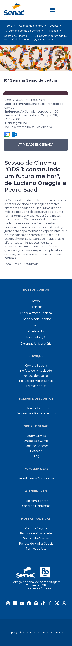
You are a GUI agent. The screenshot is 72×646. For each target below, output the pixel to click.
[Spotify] (36, 604)
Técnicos (36, 306)
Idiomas (36, 325)
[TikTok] (43, 604)
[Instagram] (8, 604)
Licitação (36, 451)
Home (8, 25)
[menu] (52, 10)
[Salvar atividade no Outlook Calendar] (14, 134)
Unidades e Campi (36, 441)
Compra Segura (36, 365)
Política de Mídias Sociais (36, 380)
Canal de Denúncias (36, 506)
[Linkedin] (15, 604)
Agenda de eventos (31, 25)
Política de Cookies (36, 375)
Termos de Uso (36, 386)
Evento (54, 25)
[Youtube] (22, 604)
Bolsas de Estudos (36, 408)
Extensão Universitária (36, 343)
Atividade (52, 30)
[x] (57, 604)
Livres (36, 300)
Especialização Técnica (36, 313)
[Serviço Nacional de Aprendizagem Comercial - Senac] (13, 14)
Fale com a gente (36, 501)
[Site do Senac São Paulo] (36, 572)
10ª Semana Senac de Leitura (22, 30)
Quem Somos (36, 435)
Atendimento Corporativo (36, 478)
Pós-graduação (36, 337)
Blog (36, 456)
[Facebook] (50, 604)
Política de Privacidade (36, 370)
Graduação (36, 331)
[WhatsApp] (64, 604)
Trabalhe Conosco (36, 446)
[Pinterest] (29, 604)
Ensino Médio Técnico (36, 319)
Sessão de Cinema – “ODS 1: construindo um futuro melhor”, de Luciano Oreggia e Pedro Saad (35, 37)
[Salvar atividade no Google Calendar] (7, 134)
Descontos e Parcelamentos (36, 413)
